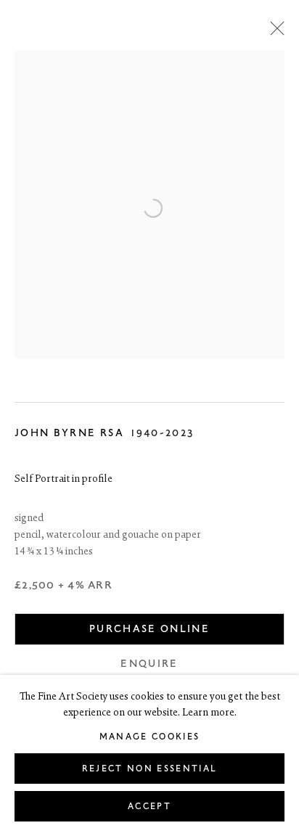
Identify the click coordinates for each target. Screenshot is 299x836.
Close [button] (273, 33)
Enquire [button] (149, 663)
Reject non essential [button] (150, 769)
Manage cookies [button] (149, 737)
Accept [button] (149, 807)
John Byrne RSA (69, 433)
